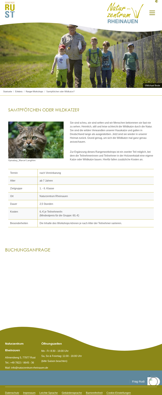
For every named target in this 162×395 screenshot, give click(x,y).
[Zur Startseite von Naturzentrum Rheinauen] (125, 13)
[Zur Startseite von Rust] (10, 9)
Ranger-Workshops (34, 91)
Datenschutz (12, 393)
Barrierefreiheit (94, 393)
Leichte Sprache (48, 393)
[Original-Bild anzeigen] (36, 140)
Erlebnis (19, 91)
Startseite (7, 91)
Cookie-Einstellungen (118, 393)
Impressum (29, 393)
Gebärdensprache (72, 393)
